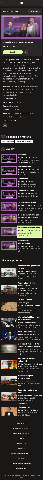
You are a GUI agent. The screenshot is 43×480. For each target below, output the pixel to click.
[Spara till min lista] (26, 52)
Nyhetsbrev (20, 443)
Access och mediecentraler (20, 453)
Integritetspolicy (20, 468)
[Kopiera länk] (5, 125)
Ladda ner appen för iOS (20, 428)
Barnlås (21, 438)
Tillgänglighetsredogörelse (20, 463)
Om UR (20, 458)
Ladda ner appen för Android (20, 433)
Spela (12, 52)
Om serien (33, 11)
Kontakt (20, 448)
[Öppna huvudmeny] (2, 3)
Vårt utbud (20, 423)
